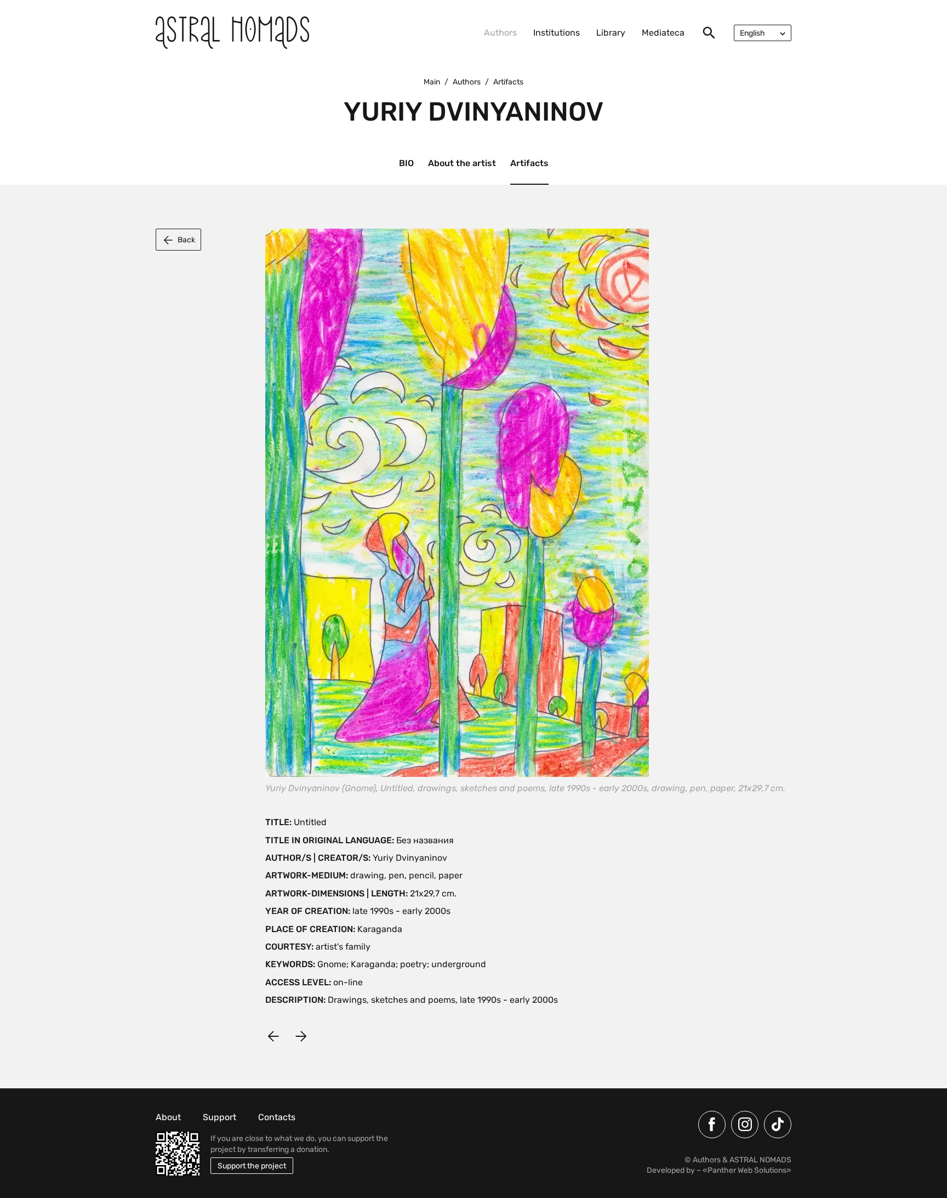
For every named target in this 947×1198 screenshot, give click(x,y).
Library (610, 32)
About (168, 1117)
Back (186, 240)
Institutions (556, 32)
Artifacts (529, 163)
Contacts (276, 1117)
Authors (500, 32)
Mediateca (663, 32)
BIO (406, 163)
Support (219, 1117)
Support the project (252, 1166)
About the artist (462, 163)
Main (432, 82)
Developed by (671, 1170)
